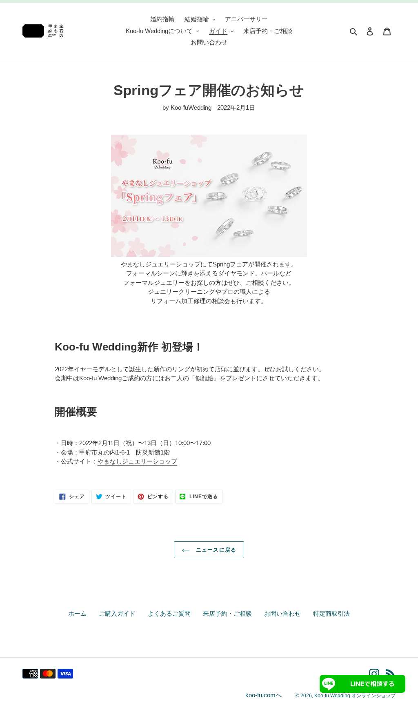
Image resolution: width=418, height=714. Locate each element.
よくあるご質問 (169, 613)
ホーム (77, 613)
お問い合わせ (282, 613)
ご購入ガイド (117, 613)
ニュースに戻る (215, 550)
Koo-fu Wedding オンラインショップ (355, 695)
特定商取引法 (331, 613)
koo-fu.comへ (263, 695)
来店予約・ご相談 (227, 613)
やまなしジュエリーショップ (137, 461)
